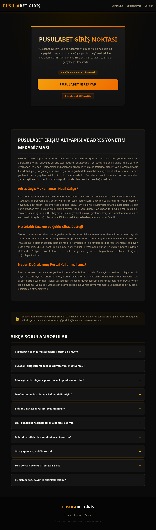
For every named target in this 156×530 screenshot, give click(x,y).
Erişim (67, 515)
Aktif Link (117, 5)
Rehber (77, 515)
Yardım (88, 515)
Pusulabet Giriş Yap (78, 84)
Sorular (149, 5)
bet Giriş (22, 5)
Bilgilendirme (134, 5)
